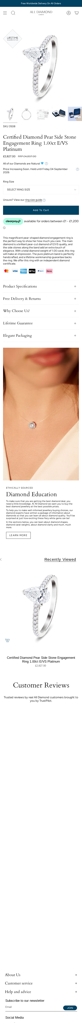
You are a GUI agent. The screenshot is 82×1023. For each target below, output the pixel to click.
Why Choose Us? (16, 310)
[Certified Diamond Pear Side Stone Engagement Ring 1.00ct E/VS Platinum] (41, 607)
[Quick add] (7, 640)
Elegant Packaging (17, 335)
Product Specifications (20, 286)
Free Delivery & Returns (22, 298)
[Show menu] (5, 13)
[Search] (13, 13)
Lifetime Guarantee (18, 323)
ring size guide (33, 199)
